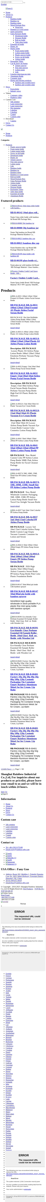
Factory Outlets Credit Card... (25, 278)
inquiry (13, 328)
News (8, 87)
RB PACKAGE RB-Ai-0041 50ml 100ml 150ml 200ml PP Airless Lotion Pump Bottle (24, 448)
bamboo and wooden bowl (25, 83)
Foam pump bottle (22, 51)
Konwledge (14, 89)
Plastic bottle (15, 49)
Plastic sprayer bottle (22, 55)
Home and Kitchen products (20, 80)
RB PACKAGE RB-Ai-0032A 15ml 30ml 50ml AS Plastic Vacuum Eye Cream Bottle (24, 413)
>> (14, 769)
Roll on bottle (20, 40)
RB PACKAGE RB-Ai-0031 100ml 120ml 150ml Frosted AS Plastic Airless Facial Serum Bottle (24, 309)
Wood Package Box (17, 25)
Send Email (5, 895)
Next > (10, 769)
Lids (16, 72)
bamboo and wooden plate (25, 85)
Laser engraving (16, 104)
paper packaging (16, 32)
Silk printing (15, 102)
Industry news (15, 91)
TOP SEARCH (7, 891)
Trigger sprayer (20, 66)
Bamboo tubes (15, 23)
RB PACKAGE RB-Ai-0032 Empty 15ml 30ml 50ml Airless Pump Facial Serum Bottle (25, 376)
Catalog (13, 121)
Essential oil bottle (17, 44)
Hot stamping (15, 108)
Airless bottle (20, 59)
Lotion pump (20, 70)
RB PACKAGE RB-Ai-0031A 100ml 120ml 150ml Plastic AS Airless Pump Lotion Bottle (25, 341)
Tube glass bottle (21, 42)
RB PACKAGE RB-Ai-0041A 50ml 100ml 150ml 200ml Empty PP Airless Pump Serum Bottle (24, 558)
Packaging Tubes (16, 61)
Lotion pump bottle (22, 53)
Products (9, 17)
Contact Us (10, 125)
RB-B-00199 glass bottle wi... (24, 260)
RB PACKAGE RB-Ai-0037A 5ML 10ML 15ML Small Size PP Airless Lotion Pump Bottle (25, 485)
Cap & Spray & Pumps (19, 63)
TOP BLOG (39, 889)
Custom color (15, 117)
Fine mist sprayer (21, 68)
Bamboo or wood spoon (19, 29)
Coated (13, 114)
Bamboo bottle (15, 19)
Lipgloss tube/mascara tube (20, 74)
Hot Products (28, 889)
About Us (9, 15)
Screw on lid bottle (22, 57)
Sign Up (4, 792)
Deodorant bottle (21, 36)
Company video (16, 95)
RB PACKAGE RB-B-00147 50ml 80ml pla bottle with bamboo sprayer (24, 594)
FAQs (8, 123)
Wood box (19, 27)
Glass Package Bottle (18, 34)
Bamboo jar (14, 21)
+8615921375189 (7, 897)
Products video (15, 97)
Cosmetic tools (15, 78)
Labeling (13, 110)
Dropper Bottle (20, 38)
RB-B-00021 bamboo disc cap (24, 243)
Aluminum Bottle (16, 76)
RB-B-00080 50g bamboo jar (24, 228)
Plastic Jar (14, 46)
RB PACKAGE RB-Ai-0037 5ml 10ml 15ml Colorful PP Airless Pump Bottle (24, 519)
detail (18, 328)
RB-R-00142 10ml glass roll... (24, 212)
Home (8, 12)
